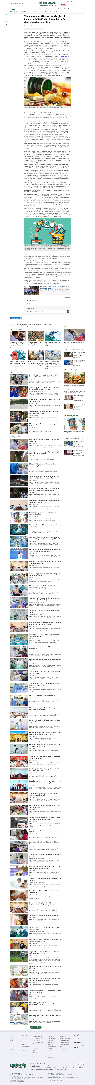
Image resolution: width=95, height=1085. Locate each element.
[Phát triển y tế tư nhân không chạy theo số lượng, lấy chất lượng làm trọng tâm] (19, 871)
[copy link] (6, 17)
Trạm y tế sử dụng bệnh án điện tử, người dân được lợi (43, 830)
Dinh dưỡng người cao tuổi (65, 1038)
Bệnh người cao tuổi (52, 1036)
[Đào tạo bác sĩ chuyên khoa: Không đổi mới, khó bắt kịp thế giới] (68, 443)
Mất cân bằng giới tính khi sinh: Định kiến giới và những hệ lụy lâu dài (44, 574)
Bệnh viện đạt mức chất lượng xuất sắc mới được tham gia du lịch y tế (45, 526)
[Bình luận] (6, 25)
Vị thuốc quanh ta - (68, 389)
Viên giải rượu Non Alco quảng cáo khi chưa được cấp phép (45, 967)
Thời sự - (31, 415)
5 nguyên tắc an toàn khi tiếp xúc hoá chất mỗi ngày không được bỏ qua (44, 952)
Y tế (13, 8)
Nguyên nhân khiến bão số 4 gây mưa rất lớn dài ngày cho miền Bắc (44, 400)
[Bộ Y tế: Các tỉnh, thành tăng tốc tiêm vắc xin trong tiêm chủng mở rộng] (19, 590)
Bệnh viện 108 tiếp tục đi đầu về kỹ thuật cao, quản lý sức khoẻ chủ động (43, 709)
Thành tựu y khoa (27, 11)
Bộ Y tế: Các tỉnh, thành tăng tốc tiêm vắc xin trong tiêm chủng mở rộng (43, 587)
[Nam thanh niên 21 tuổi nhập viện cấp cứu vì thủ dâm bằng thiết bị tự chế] (53, 336)
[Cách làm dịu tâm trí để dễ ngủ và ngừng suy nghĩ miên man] (68, 406)
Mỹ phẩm (50, 1053)
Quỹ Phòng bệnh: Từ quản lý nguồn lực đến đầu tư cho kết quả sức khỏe (45, 769)
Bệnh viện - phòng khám (38, 1038)
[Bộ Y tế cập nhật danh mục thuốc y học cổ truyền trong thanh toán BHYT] (19, 566)
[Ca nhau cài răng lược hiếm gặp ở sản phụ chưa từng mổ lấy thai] (19, 724)
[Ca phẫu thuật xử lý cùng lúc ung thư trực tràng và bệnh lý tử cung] (19, 931)
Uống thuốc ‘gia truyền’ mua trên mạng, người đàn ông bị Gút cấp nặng (45, 1016)
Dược (39, 8)
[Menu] (82, 8)
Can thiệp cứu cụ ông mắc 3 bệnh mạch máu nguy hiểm (45, 660)
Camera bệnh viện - (33, 602)
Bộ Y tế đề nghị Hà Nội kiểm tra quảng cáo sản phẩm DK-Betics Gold (44, 1004)
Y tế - (30, 443)
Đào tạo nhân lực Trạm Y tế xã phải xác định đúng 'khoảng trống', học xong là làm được (45, 623)
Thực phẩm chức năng (22, 326)
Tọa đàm (23, 1038)
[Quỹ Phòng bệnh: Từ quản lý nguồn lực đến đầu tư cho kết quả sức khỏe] (19, 773)
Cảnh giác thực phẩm (64, 1042)
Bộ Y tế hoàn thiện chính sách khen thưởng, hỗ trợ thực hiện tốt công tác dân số (45, 501)
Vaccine (23, 1052)
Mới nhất (34, 300)
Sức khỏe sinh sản (63, 1051)
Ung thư (50, 1048)
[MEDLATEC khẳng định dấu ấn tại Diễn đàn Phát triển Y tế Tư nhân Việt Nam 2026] (19, 553)
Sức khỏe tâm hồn (52, 1046)
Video (34, 1050)
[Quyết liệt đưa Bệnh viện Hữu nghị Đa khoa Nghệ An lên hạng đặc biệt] (19, 761)
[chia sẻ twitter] (6, 14)
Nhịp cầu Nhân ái (78, 1042)
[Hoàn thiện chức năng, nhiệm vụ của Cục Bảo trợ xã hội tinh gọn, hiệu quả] (19, 797)
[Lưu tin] (6, 21)
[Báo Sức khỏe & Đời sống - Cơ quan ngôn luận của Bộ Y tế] (47, 3)
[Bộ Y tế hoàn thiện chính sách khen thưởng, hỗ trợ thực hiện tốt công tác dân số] (19, 505)
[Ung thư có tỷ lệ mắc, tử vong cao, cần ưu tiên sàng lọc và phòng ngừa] (19, 688)
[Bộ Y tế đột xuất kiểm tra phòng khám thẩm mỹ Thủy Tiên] (19, 846)
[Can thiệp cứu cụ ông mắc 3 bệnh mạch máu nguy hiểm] (19, 663)
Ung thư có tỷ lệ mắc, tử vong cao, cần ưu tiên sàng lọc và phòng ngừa (44, 684)
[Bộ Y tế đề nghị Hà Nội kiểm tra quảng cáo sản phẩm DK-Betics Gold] (19, 1007)
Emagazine (35, 1048)
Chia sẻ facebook (15, 318)
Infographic (35, 1052)
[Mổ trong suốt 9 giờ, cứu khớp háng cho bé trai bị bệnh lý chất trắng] (19, 639)
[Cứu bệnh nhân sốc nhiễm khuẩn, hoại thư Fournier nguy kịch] (19, 468)
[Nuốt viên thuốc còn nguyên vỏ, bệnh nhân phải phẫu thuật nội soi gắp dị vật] (19, 602)
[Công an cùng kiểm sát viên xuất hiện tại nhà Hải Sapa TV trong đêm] (19, 416)
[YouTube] (68, 1)
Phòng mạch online (70, 8)
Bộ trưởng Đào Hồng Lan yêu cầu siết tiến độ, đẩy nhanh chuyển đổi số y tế (45, 940)
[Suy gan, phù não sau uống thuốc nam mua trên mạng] (19, 614)
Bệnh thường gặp (51, 1038)
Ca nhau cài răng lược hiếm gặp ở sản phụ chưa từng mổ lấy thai (44, 721)
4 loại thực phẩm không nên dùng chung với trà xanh (44, 424)
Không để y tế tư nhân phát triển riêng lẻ (42, 696)
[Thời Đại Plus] (77, 4)
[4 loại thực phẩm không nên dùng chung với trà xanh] (19, 428)
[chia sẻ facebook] (6, 11)
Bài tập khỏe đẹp (51, 1057)
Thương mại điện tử (47, 324)
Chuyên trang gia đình (79, 1045)
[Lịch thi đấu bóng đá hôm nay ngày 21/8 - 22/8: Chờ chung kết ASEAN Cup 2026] (19, 391)
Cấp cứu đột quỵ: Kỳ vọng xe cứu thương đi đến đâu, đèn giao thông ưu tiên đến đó (44, 818)
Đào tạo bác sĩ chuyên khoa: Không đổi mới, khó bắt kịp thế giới (78, 443)
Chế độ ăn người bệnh (64, 1040)
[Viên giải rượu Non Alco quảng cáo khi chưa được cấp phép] (19, 970)
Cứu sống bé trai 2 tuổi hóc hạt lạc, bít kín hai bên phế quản (45, 879)
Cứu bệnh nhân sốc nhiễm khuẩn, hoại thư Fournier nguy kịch (42, 465)
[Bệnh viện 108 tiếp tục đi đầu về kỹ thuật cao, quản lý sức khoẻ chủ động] (19, 712)
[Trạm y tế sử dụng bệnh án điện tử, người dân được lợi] (19, 834)
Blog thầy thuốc (35, 11)
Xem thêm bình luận (28, 304)
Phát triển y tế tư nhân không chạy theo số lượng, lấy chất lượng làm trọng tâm (45, 867)
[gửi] (68, 311)
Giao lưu (23, 1040)
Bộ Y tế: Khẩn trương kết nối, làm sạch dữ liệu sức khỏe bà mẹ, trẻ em (45, 672)
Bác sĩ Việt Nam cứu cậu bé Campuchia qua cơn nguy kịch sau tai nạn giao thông (44, 979)
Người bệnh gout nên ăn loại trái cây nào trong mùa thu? (74, 386)
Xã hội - (31, 379)
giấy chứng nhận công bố (35, 324)
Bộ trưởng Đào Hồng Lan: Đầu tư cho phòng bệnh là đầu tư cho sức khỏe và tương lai (45, 782)
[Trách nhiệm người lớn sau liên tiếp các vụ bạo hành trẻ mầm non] (19, 517)
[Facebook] (80, 1064)
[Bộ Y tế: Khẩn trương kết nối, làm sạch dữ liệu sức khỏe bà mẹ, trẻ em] (19, 675)
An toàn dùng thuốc (26, 1046)
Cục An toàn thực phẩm (21, 324)
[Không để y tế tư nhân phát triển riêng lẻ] (19, 700)
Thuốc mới (24, 1050)
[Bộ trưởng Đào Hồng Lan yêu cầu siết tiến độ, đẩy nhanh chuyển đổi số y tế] (19, 944)
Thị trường (78, 8)
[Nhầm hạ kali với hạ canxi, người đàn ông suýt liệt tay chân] (19, 858)
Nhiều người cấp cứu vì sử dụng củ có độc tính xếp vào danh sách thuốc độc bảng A (35, 344)
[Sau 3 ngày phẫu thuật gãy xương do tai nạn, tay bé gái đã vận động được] (19, 749)
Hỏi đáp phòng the (63, 1049)
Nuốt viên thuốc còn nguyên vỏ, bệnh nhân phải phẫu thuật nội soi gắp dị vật (44, 599)
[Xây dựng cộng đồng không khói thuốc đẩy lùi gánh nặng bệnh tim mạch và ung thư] (19, 480)
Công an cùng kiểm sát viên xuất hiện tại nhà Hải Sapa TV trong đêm (44, 412)
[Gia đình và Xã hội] (63, 5)
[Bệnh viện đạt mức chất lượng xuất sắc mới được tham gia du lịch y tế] (19, 529)
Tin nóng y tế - (32, 650)
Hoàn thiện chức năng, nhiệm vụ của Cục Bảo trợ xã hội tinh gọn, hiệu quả (45, 794)
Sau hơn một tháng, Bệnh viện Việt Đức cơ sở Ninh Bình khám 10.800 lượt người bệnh (43, 904)
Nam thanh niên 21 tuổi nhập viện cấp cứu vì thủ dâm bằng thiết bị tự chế (52, 344)
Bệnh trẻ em (50, 1044)
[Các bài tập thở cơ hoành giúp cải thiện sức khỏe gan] (68, 397)
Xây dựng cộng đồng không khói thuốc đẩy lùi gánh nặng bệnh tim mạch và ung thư (44, 477)
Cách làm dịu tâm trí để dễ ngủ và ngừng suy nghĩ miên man (79, 406)
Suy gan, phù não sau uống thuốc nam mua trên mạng (44, 611)
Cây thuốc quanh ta (37, 1040)
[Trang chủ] (11, 8)
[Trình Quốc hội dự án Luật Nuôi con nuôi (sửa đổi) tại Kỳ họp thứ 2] (19, 895)
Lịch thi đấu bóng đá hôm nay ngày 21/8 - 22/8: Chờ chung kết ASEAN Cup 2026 (44, 388)
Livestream (24, 1042)
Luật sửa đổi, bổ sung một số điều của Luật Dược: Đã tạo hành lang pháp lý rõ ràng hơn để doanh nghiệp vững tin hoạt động (53, 365)
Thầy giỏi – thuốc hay (37, 1036)
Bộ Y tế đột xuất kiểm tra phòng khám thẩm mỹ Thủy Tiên (44, 843)
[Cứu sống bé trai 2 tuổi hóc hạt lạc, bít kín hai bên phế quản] (19, 883)
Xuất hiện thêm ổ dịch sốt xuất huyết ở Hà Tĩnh (44, 915)
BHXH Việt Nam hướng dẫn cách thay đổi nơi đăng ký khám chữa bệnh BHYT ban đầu (43, 376)
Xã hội (11, 1036)
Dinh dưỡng (56, 8)
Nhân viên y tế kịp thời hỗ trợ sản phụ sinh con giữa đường (44, 440)
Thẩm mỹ (50, 1055)
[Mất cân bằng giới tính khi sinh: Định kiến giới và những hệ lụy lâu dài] (19, 578)
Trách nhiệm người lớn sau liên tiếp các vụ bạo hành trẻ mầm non (44, 513)
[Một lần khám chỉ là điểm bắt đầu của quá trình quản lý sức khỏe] (19, 810)
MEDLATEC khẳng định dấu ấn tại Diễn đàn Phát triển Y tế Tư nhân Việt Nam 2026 (44, 550)
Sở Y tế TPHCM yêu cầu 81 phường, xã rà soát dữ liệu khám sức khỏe (45, 991)
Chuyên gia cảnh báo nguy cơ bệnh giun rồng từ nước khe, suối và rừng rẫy (44, 452)
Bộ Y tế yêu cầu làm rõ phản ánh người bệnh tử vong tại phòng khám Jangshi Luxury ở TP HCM (44, 538)
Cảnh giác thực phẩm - (34, 427)
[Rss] (83, 1064)
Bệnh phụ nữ (50, 1040)
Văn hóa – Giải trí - (33, 391)
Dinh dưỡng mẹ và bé (64, 1036)
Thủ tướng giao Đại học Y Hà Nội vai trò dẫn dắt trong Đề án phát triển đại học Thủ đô (44, 733)
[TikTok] (63, 1)
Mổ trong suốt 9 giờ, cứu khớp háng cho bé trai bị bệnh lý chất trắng (45, 635)
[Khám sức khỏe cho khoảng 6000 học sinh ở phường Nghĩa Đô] (19, 651)
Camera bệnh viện (54, 11)
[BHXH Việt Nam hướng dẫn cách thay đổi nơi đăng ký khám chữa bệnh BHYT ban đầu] (19, 379)
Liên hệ (81, 1067)
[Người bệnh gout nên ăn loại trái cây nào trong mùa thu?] (74, 378)
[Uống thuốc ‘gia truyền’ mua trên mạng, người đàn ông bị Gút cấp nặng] (19, 1019)
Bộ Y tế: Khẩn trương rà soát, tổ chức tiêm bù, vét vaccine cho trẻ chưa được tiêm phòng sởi (36, 363)
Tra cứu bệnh (22, 8)
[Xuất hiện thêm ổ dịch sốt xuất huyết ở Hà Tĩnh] (19, 919)
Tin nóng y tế (19, 11)
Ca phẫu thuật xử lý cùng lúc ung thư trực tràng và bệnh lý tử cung (45, 928)
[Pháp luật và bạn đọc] (70, 5)
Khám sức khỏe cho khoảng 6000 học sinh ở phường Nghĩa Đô (43, 648)
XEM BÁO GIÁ (60, 1073)
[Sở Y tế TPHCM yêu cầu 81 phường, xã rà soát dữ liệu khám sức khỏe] (19, 995)
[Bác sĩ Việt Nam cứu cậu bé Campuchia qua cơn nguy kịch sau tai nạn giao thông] (19, 983)
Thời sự (17, 8)
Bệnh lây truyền (63, 1053)
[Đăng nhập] (77, 1)
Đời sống (76, 1047)
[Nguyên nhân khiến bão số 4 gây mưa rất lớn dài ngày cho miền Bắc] (19, 404)
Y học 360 (35, 8)
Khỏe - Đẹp (62, 8)
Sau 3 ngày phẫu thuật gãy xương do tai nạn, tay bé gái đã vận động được (44, 745)
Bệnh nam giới (51, 1042)
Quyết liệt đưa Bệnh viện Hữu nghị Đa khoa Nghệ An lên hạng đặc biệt (45, 757)
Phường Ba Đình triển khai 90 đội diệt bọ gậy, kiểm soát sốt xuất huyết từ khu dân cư (44, 489)
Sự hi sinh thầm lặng (44, 11)
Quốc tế (11, 1040)
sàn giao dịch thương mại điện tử (44, 199)
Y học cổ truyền (44, 8)
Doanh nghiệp (77, 1040)
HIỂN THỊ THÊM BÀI (36, 1027)
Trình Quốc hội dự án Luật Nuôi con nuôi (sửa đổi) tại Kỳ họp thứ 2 (45, 891)
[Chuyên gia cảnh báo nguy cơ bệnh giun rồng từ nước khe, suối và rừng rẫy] (19, 456)
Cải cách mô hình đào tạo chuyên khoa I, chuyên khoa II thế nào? (78, 452)
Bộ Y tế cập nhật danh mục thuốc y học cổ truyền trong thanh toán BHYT (45, 562)
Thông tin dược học (26, 1048)
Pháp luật (12, 1038)
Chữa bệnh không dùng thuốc (38, 1043)
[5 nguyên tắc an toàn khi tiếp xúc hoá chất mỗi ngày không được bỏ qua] (19, 956)
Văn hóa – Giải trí (78, 1044)
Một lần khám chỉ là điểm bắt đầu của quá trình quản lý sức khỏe (44, 806)
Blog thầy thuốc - (33, 516)
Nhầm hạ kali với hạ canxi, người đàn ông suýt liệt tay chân (45, 855)
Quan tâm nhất (27, 300)
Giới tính (51, 8)
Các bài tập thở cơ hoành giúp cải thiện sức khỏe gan (78, 397)
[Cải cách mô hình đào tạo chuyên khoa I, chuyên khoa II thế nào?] (68, 452)
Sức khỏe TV (29, 8)
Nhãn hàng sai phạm (78, 1038)
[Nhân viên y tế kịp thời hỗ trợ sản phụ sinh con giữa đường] (19, 444)
